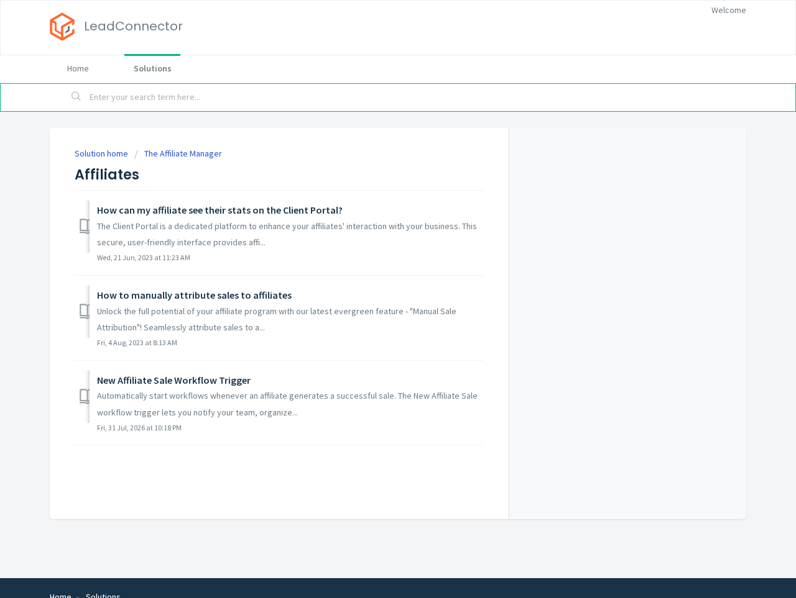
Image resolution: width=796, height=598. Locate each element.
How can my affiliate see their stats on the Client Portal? (220, 210)
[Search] (76, 97)
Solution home (102, 153)
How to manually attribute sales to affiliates (194, 295)
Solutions (153, 68)
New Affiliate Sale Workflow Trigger (174, 380)
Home (78, 68)
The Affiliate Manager (183, 153)
